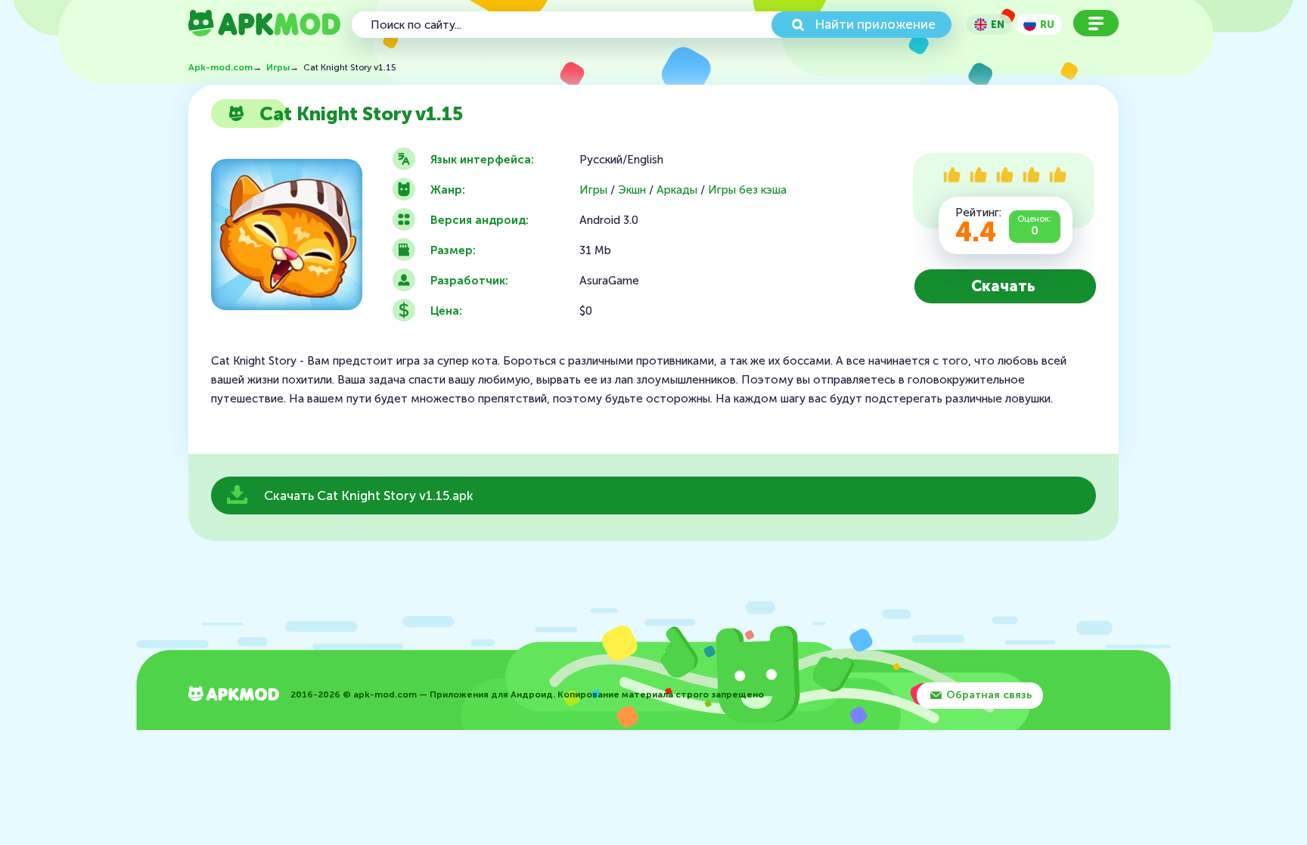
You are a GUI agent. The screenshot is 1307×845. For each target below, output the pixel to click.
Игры (593, 190)
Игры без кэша (747, 190)
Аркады (677, 190)
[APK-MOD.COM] (233, 695)
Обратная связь (989, 694)
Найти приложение (875, 24)
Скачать (1003, 286)
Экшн (632, 190)
